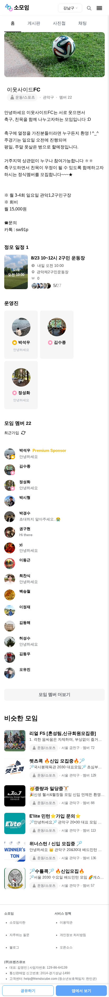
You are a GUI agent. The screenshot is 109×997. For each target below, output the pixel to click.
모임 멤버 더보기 (54, 694)
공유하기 (28, 991)
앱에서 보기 (81, 991)
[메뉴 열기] (99, 8)
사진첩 (59, 23)
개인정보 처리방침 (73, 935)
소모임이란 (17, 922)
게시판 (34, 23)
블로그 (14, 947)
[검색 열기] (89, 8)
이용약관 (66, 922)
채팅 (82, 23)
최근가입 (11, 433)
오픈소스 (66, 947)
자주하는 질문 (19, 935)
